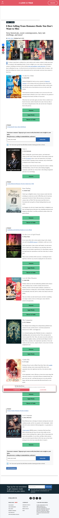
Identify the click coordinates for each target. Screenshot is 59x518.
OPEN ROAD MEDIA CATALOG (13, 514)
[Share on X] (3, 47)
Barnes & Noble (31, 119)
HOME (8, 22)
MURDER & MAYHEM (12, 510)
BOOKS (12, 22)
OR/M (23, 510)
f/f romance (28, 158)
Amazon (31, 110)
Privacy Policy (26, 508)
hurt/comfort (26, 430)
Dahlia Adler (10, 38)
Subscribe (52, 2)
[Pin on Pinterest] (3, 50)
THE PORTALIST (11, 512)
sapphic (50, 365)
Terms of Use (25, 506)
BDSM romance (33, 242)
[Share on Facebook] (3, 45)
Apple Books (31, 115)
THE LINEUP (10, 508)
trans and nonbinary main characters (37, 66)
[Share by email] (3, 53)
